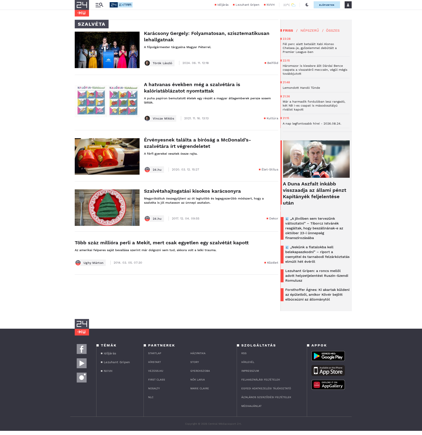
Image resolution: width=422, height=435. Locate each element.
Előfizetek (327, 5)
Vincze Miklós (163, 118)
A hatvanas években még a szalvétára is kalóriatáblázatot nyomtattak (192, 88)
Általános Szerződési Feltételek (266, 397)
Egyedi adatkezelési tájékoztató (266, 388)
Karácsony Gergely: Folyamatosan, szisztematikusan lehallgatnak (206, 36)
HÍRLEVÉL (247, 362)
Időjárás (223, 4)
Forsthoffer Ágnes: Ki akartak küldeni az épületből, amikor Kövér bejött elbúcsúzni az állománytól (317, 294)
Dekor (273, 218)
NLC (150, 397)
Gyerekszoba (200, 370)
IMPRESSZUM (250, 370)
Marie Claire (199, 388)
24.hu (157, 169)
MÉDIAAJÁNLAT (251, 406)
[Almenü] (99, 5)
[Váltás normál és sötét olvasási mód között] (307, 4)
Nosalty (154, 388)
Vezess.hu (155, 370)
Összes (333, 30)
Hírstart (154, 362)
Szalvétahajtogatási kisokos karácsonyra (192, 191)
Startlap (154, 353)
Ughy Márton (94, 263)
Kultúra (272, 118)
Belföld (272, 63)
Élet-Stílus (270, 169)
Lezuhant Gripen (248, 4)
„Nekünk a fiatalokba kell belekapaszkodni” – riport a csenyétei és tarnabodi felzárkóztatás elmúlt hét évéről (317, 254)
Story (194, 362)
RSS (244, 353)
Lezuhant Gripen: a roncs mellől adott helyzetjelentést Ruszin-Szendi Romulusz (316, 276)
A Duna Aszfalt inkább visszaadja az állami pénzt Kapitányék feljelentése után (314, 193)
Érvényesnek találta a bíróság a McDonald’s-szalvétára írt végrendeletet (197, 143)
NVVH (271, 4)
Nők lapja (197, 379)
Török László (162, 63)
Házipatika (198, 353)
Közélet (272, 262)
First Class (156, 379)
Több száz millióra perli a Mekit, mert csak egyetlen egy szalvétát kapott (162, 242)
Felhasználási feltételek (260, 379)
